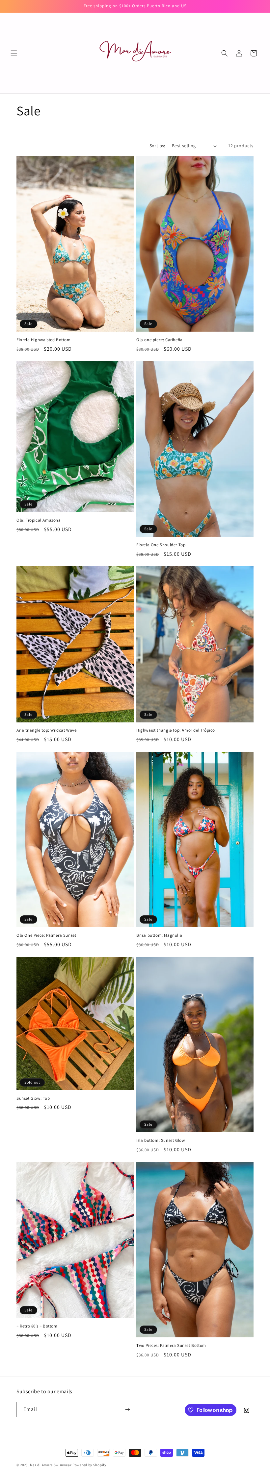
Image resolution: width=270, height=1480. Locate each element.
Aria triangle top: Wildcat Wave (46, 730)
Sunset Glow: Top (33, 1098)
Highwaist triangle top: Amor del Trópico (175, 730)
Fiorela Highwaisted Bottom (43, 339)
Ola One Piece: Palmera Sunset (46, 935)
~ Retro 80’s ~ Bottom (37, 1326)
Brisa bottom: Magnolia (159, 935)
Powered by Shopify (89, 1465)
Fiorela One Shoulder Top (160, 545)
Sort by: (157, 146)
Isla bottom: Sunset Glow (160, 1140)
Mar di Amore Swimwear (51, 1465)
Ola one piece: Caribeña (159, 339)
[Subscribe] (127, 1409)
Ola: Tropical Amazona (38, 520)
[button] (14, 53)
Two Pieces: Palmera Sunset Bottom (171, 1345)
